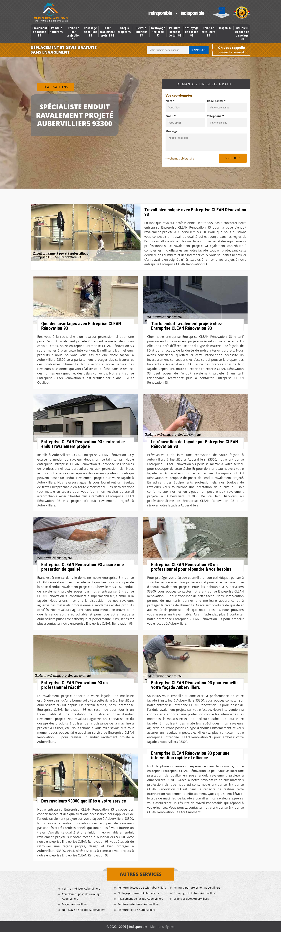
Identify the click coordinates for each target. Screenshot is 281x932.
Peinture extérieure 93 (208, 31)
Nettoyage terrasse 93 (158, 31)
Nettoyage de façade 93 (192, 31)
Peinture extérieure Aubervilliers (139, 904)
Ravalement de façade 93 (39, 31)
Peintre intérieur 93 (141, 31)
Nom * (170, 101)
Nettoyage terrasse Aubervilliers (138, 893)
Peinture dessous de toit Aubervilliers (142, 887)
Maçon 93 (225, 28)
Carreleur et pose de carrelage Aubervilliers (81, 896)
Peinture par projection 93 (73, 33)
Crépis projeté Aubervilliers (191, 898)
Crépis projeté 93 (124, 29)
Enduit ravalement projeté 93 (107, 31)
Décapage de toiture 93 (90, 31)
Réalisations (55, 87)
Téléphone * (215, 116)
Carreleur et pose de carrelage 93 (242, 33)
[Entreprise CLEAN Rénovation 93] (52, 12)
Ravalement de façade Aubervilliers (140, 898)
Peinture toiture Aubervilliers (136, 910)
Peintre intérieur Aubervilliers (81, 888)
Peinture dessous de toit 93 (175, 31)
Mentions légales (162, 927)
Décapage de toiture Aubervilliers (195, 893)
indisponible (160, 13)
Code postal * (216, 101)
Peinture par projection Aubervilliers (197, 887)
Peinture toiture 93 (56, 29)
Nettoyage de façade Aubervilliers (83, 910)
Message (172, 131)
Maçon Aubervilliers (75, 904)
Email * (171, 116)
